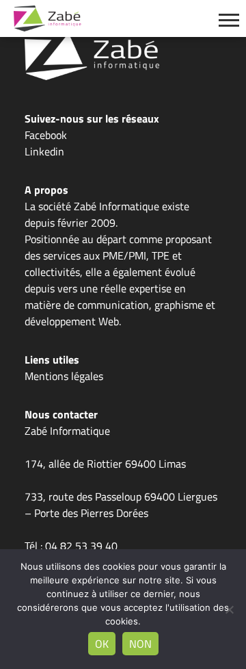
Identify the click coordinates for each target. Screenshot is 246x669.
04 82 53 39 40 (81, 546)
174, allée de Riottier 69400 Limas (105, 463)
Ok (102, 643)
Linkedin (44, 151)
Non (140, 643)
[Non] (229, 609)
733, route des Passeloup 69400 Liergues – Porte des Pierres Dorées (121, 504)
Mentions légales (64, 376)
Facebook (46, 135)
